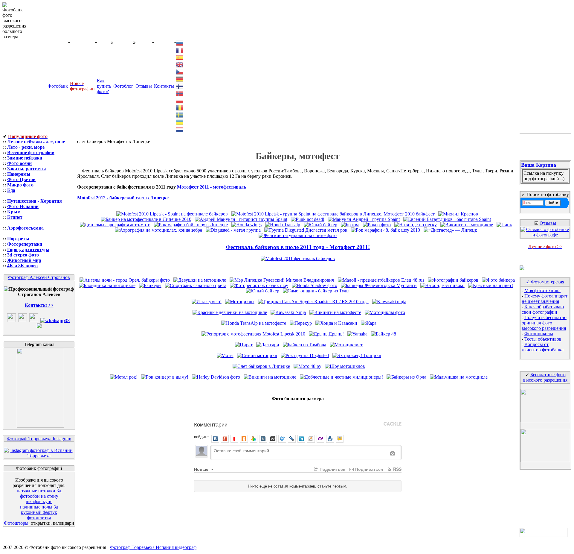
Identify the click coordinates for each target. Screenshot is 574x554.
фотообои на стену (39, 496)
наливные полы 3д (39, 506)
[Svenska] (180, 114)
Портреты (18, 238)
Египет (14, 217)
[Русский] (180, 42)
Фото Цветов (21, 179)
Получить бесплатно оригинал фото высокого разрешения (544, 323)
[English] (180, 64)
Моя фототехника (542, 290)
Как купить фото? (104, 86)
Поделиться (331, 469)
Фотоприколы (538, 333)
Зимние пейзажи (24, 157)
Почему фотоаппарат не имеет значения (544, 298)
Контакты (164, 86)
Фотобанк (58, 86)
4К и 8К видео (22, 265)
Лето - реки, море (26, 147)
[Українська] (180, 121)
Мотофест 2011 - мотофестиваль (211, 186)
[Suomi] (180, 85)
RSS (397, 469)
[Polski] (180, 100)
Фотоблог (123, 86)
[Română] (180, 107)
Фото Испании (23, 206)
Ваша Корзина (538, 165)
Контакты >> (39, 305)
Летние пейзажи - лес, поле (36, 141)
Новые (202, 469)
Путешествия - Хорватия (34, 201)
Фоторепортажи (24, 244)
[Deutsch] (180, 78)
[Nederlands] (180, 128)
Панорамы (18, 174)
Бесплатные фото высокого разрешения (545, 377)
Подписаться (368, 469)
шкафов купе (39, 501)
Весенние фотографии (30, 152)
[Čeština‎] (180, 71)
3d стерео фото (23, 254)
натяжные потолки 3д (39, 490)
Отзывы (143, 86)
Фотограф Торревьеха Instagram (39, 438)
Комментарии (211, 424)
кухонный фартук (39, 512)
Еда (11, 190)
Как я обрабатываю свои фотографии (543, 309)
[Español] (180, 57)
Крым (14, 211)
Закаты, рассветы (26, 168)
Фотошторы (16, 523)
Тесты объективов (542, 338)
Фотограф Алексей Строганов (39, 277)
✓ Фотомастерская (545, 281)
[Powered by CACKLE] (393, 424)
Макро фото (20, 184)
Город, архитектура (28, 249)
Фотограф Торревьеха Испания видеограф (153, 547)
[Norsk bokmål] (180, 92)
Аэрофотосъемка (25, 227)
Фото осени (19, 163)
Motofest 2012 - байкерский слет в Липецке (123, 197)
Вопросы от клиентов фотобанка (543, 347)
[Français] (180, 49)
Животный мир (24, 260)
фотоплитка (39, 517)
